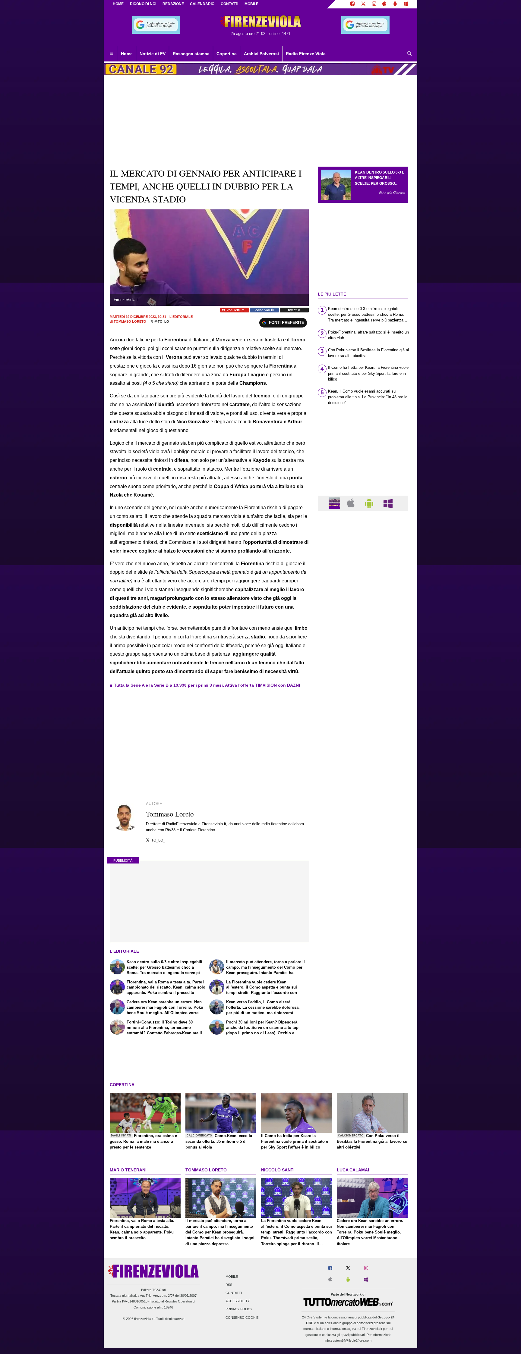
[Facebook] (352, 4)
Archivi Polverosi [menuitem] (261, 53)
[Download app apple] (384, 4)
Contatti (234, 1293)
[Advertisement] (363, 749)
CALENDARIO (202, 4)
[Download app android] (395, 4)
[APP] (335, 503)
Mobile (232, 1276)
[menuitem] (111, 53)
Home (118, 4)
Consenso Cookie (242, 1317)
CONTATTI (229, 4)
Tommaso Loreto (130, 321)
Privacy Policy (239, 1309)
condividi (263, 310)
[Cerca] (409, 53)
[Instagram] (374, 4)
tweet (293, 310)
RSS (229, 1285)
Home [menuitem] (127, 53)
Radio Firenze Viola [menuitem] (306, 53)
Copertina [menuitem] (226, 53)
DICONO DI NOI (143, 4)
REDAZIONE (173, 4)
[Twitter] (363, 4)
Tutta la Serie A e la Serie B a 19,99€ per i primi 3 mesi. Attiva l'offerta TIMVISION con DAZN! (207, 685)
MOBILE (251, 4)
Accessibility (238, 1301)
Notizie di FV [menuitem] (153, 53)
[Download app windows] (406, 4)
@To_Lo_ (162, 321)
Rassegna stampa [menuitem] (191, 53)
